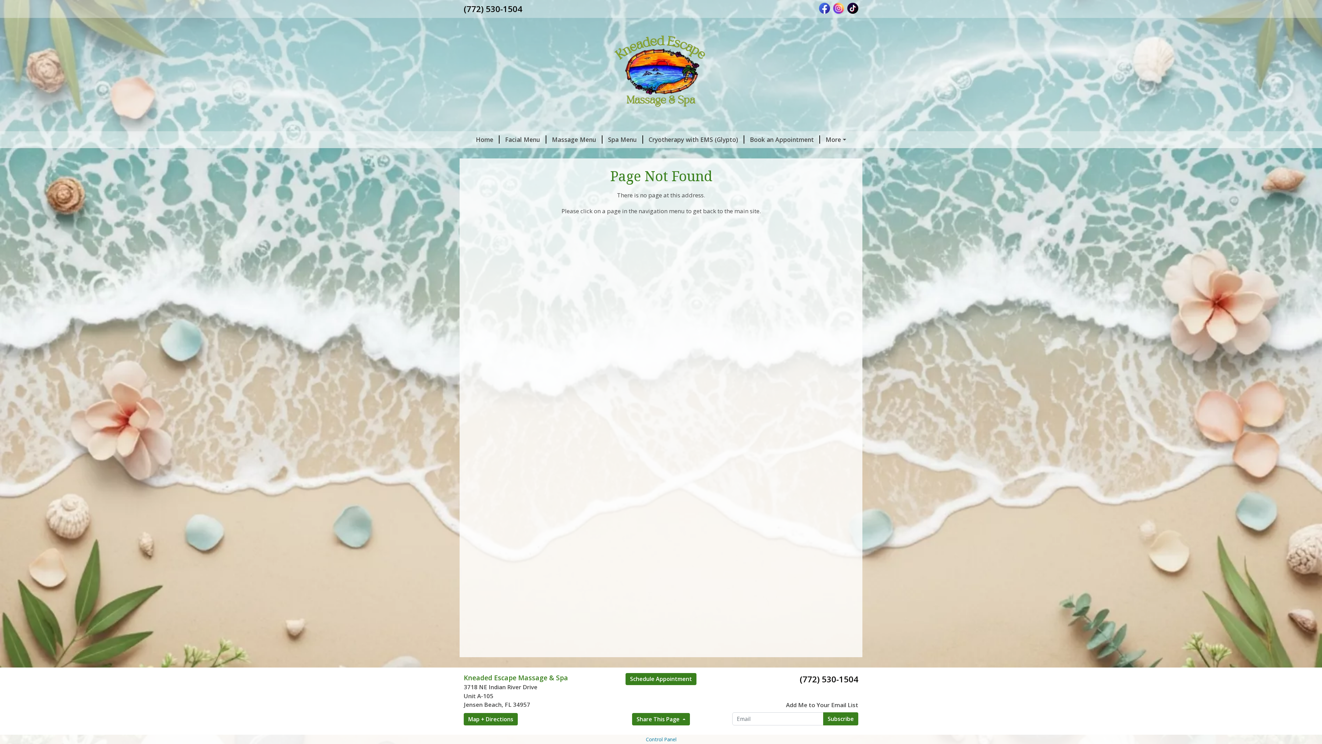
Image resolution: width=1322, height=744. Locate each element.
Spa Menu (622, 139)
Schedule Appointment (661, 679)
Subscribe (841, 719)
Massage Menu (574, 139)
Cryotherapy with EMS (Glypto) (693, 139)
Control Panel (661, 739)
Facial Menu (522, 139)
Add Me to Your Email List (822, 705)
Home (484, 139)
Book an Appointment (782, 139)
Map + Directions (490, 719)
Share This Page (659, 719)
